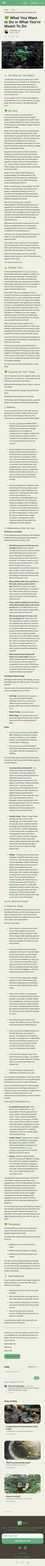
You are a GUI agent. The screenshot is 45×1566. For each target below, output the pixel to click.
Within (6, 10)
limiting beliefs (26, 488)
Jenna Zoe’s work (27, 712)
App (10, 698)
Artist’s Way (30, 1073)
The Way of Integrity (29, 272)
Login (25, 3)
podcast (16, 698)
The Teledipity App (26, 715)
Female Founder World (20, 1043)
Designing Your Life (16, 746)
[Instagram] (25, 1547)
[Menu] (42, 2)
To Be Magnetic (25, 1119)
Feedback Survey (12, 1356)
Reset (29, 795)
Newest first (32, 1367)
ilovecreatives (33, 1140)
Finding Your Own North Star (19, 732)
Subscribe (34, 3)
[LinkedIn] (19, 1547)
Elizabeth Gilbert (23, 890)
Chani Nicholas (22, 696)
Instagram (25, 469)
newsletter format (15, 1174)
